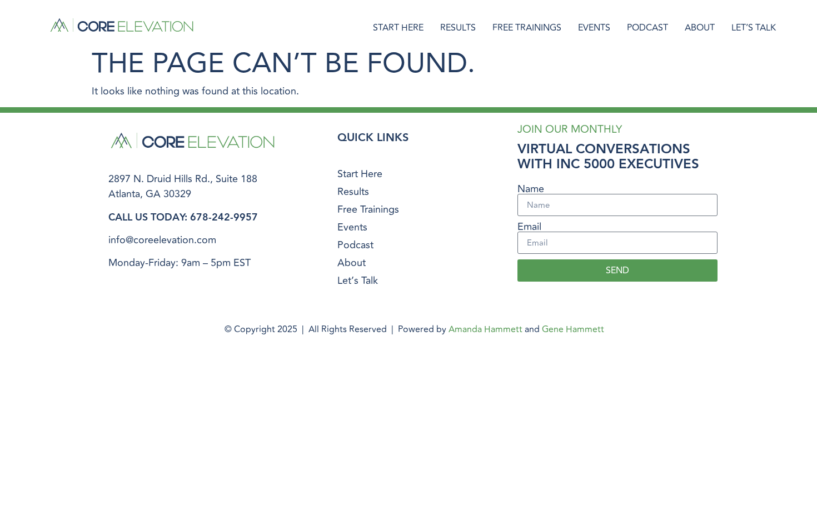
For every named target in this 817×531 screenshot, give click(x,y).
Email (529, 227)
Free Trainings (526, 27)
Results (458, 27)
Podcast (647, 27)
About (700, 27)
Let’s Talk (753, 27)
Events (594, 27)
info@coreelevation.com (162, 240)
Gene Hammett (573, 329)
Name (530, 189)
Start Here (398, 27)
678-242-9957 (224, 217)
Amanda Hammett (485, 329)
